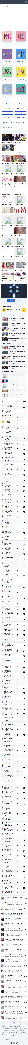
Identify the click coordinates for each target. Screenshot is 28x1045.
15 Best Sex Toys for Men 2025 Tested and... (8, 517)
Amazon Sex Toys (12, 320)
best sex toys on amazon (8, 127)
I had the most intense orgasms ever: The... (8, 511)
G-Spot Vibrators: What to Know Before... (8, 666)
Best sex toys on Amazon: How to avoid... (8, 745)
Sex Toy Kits (7, 97)
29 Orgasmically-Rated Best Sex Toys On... (8, 454)
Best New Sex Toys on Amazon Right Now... (8, 614)
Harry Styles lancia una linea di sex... (8, 766)
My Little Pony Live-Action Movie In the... (9, 729)
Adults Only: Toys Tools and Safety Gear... (8, 703)
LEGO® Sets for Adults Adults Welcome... (8, 682)
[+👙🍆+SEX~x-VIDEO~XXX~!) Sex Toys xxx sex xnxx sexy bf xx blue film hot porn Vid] (5, 390)
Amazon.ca (8, 660)
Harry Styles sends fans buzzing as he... (8, 598)
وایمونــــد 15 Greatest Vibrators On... (8, 490)
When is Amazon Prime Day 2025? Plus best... (8, 740)
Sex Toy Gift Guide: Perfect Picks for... (8, 761)
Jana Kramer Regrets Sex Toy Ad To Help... (8, 608)
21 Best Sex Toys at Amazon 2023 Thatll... (8, 496)
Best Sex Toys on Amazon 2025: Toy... (8, 656)
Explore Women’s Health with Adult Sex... (8, 750)
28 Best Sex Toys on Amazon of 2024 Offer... (8, 448)
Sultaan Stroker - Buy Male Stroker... (9, 480)
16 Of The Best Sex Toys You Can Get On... (8, 438)
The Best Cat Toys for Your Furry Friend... (8, 835)
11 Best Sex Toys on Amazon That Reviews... (8, 887)
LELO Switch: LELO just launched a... (8, 427)
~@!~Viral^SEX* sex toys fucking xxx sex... (8, 581)
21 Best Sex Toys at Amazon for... (9, 713)
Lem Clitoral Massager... (8, 422)
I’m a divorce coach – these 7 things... (8, 417)
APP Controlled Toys (21, 79)
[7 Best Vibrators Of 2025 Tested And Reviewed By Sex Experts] (5, 381)
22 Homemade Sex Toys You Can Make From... (8, 624)
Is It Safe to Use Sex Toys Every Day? (8, 411)
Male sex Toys (21, 61)
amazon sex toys (7, 122)
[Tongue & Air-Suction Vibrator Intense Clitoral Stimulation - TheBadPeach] (5, 324)
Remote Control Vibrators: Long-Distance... (8, 893)
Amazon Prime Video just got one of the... (8, 771)
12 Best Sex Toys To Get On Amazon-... (8, 506)
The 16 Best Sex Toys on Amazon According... (8, 677)
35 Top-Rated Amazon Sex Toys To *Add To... (8, 856)
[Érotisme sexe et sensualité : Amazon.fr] (5, 376)
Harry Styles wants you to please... (8, 533)
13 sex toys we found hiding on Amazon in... (8, 543)
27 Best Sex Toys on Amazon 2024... (8, 808)
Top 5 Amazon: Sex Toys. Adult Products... (8, 548)
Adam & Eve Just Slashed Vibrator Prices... (8, 877)
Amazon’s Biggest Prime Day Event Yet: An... (8, 692)
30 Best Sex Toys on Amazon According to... (8, 501)
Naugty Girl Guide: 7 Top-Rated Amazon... (8, 619)
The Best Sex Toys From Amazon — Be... (9, 782)
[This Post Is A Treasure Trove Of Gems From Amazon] (5, 334)
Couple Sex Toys (8, 79)
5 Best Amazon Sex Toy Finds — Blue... (8, 845)
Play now (24, 310)
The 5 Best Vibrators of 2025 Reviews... (9, 475)
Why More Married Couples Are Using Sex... (8, 882)
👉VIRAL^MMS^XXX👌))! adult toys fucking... (8, 564)
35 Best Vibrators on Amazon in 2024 (9, 559)
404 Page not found (8, 6)
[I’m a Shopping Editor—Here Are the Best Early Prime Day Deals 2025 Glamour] (5, 339)
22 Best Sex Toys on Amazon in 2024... (8, 861)
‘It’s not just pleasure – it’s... (8, 640)
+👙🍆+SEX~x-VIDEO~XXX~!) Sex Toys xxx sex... (8, 814)
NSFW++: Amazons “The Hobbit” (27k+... (8, 570)
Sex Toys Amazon (12, 391)
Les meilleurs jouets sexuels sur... (8, 603)
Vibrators (7, 44)
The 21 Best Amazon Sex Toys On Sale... (9, 538)
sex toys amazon (20, 122)
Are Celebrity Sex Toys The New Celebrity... (8, 459)
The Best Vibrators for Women (8, 708)
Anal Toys (7, 61)
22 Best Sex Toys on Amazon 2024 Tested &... (8, 687)
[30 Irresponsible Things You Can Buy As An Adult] (5, 319)
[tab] (3, 27)
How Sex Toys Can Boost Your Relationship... (8, 787)
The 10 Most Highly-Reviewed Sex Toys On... (8, 756)
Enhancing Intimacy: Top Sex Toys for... (9, 645)
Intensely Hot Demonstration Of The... (9, 464)
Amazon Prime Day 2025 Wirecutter (8, 522)
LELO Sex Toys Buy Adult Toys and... (8, 406)
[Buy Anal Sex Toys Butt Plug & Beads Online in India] (5, 395)
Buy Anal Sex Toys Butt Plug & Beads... (9, 433)
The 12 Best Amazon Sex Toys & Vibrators (8, 443)
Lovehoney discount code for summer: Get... (8, 829)
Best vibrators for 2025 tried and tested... (8, 803)
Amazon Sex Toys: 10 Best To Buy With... (9, 792)
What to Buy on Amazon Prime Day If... (8, 576)
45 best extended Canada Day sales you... (8, 635)
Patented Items (21, 97)
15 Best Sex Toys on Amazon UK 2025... (8, 798)
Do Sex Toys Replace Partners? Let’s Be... (9, 554)
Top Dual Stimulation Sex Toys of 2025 (8, 485)
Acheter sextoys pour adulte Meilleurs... (8, 735)
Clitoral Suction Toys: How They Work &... (8, 671)
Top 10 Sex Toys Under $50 (8, 819)
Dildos (21, 44)
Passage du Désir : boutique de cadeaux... (8, 719)
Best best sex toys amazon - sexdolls (9, 527)
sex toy (8, 1039)
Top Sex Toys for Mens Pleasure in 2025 (9, 586)
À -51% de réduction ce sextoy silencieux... (7, 592)
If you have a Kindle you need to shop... (8, 871)
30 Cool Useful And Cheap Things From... (7, 850)
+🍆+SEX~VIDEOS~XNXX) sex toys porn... (8, 629)
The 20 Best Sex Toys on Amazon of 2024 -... (8, 650)
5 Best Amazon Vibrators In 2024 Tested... (8, 698)
